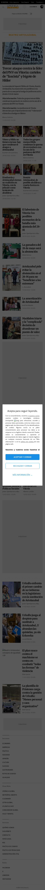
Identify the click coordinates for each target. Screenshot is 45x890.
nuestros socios (34, 416)
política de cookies (27, 442)
